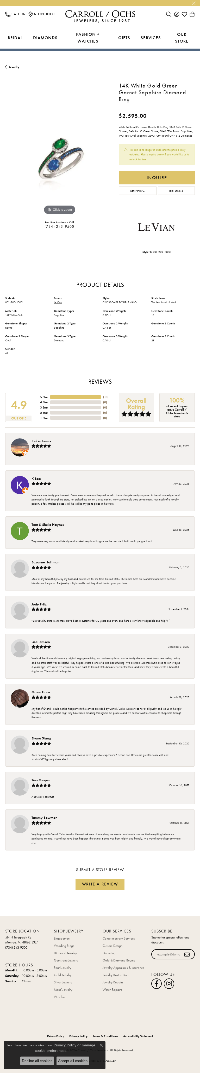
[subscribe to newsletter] (187, 954)
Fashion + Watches (88, 37)
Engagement (62, 938)
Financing (109, 953)
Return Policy (55, 1036)
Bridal (15, 37)
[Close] (193, 3)
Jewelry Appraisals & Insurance (123, 967)
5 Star (44, 397)
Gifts (124, 37)
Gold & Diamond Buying (119, 960)
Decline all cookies (37, 1061)
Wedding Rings (64, 945)
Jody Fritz (39, 604)
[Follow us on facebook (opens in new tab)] (156, 983)
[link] (15, 14)
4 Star (44, 402)
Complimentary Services (119, 938)
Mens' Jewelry (63, 989)
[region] (59, 161)
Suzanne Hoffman (45, 562)
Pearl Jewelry (62, 967)
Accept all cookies (73, 1061)
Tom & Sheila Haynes (48, 524)
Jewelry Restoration (115, 975)
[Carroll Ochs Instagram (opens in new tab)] (169, 983)
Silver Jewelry (63, 982)
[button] (168, 14)
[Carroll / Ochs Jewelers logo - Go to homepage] (100, 16)
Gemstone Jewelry (66, 960)
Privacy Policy (78, 1036)
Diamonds (45, 37)
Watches (59, 997)
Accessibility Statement (138, 1036)
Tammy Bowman (44, 817)
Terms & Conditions (105, 1036)
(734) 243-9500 (59, 226)
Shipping (137, 191)
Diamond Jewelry (65, 953)
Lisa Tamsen (41, 641)
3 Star (44, 407)
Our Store (182, 37)
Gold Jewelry (63, 975)
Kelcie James (41, 441)
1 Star (44, 418)
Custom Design (112, 945)
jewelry (14, 67)
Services (151, 37)
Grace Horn (41, 692)
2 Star (44, 413)
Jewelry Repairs (113, 982)
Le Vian (58, 302)
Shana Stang (41, 738)
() (106, 397)
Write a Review (100, 884)
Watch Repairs (112, 989)
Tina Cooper (41, 780)
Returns (176, 191)
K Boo (36, 478)
